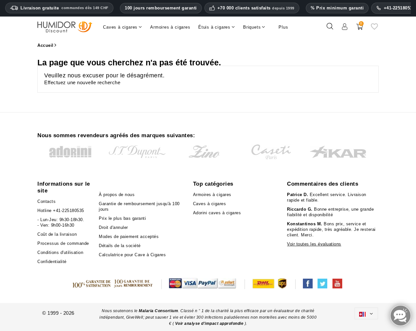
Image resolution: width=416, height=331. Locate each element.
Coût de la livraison (57, 234)
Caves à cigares (209, 203)
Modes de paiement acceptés (129, 236)
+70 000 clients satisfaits (255, 8)
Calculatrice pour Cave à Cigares (132, 254)
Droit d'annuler (113, 227)
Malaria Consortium (158, 311)
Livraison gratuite (64, 8)
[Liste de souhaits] (374, 29)
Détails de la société (120, 245)
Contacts (46, 201)
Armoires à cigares (212, 194)
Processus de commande (63, 243)
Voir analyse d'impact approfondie (210, 323)
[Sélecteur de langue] (366, 313)
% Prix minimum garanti (337, 8)
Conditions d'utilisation (60, 252)
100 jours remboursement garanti (161, 8)
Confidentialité (52, 261)
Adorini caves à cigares (217, 212)
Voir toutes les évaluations (314, 244)
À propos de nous (117, 194)
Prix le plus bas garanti (122, 218)
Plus (283, 27)
